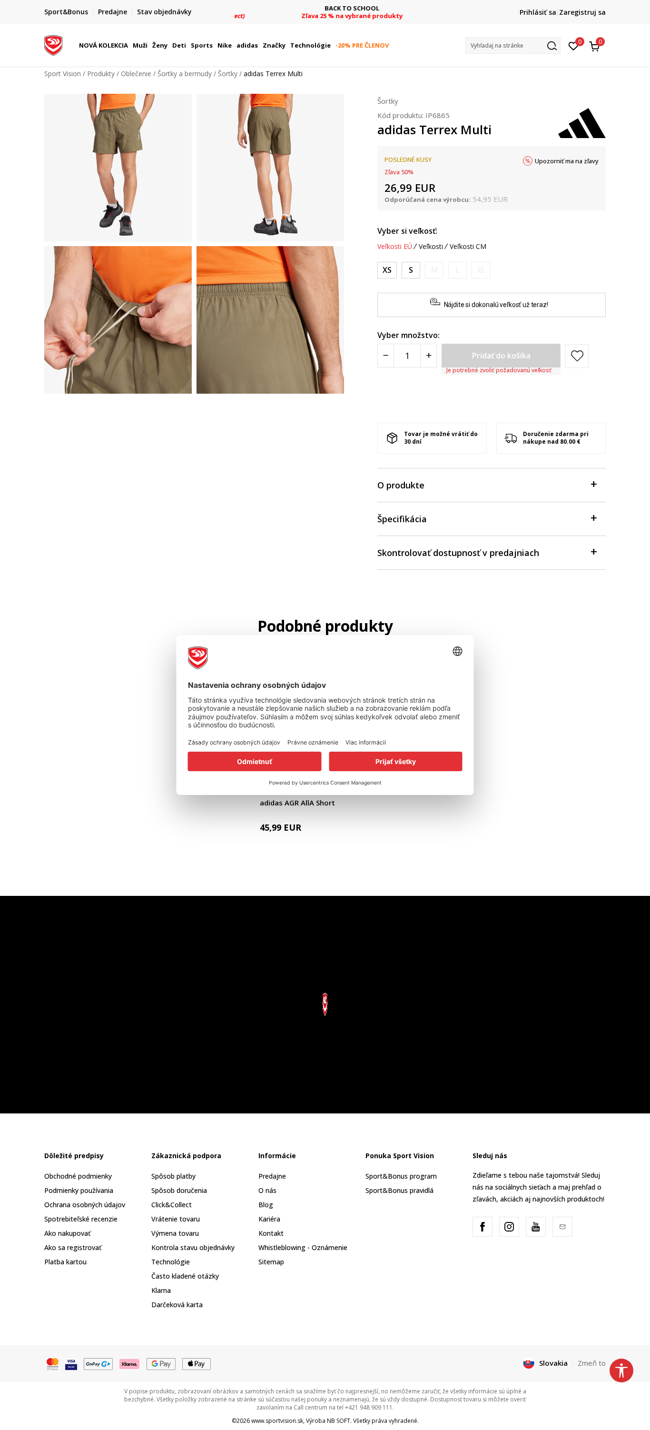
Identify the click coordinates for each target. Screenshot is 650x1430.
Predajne (272, 1176)
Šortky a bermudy (185, 73)
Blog (265, 1204)
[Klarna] (129, 1363)
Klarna (161, 1290)
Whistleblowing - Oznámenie (302, 1247)
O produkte (400, 485)
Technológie (170, 1261)
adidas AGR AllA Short (297, 802)
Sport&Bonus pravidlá (399, 1190)
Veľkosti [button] (431, 246)
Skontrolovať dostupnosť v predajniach (458, 552)
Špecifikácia (402, 519)
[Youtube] (535, 1226)
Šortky (227, 73)
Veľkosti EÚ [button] (394, 246)
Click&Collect (171, 1204)
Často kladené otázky (185, 1276)
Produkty (101, 73)
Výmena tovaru (175, 1233)
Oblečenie (136, 73)
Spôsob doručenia (179, 1190)
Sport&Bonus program (401, 1176)
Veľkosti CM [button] (468, 246)
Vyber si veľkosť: (407, 231)
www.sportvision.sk (277, 1421)
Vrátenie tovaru (175, 1218)
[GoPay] (98, 1363)
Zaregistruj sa (582, 12)
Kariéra (269, 1218)
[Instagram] (509, 1226)
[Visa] (71, 1363)
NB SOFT (338, 1421)
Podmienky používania (78, 1190)
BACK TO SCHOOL (325, 8)
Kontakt (271, 1233)
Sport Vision (62, 73)
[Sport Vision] (53, 44)
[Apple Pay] (196, 1363)
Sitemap (271, 1261)
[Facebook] (482, 1226)
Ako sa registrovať (72, 1247)
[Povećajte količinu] (428, 355)
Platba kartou (65, 1261)
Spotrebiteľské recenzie (81, 1218)
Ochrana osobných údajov (84, 1204)
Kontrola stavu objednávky (193, 1247)
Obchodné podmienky (78, 1176)
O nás (267, 1190)
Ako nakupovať (67, 1233)
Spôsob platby (173, 1176)
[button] (129, 45)
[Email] (562, 1226)
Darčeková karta (177, 1304)
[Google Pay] (161, 1363)
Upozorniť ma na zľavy (567, 161)
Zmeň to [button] (592, 1363)
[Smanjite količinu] (385, 355)
